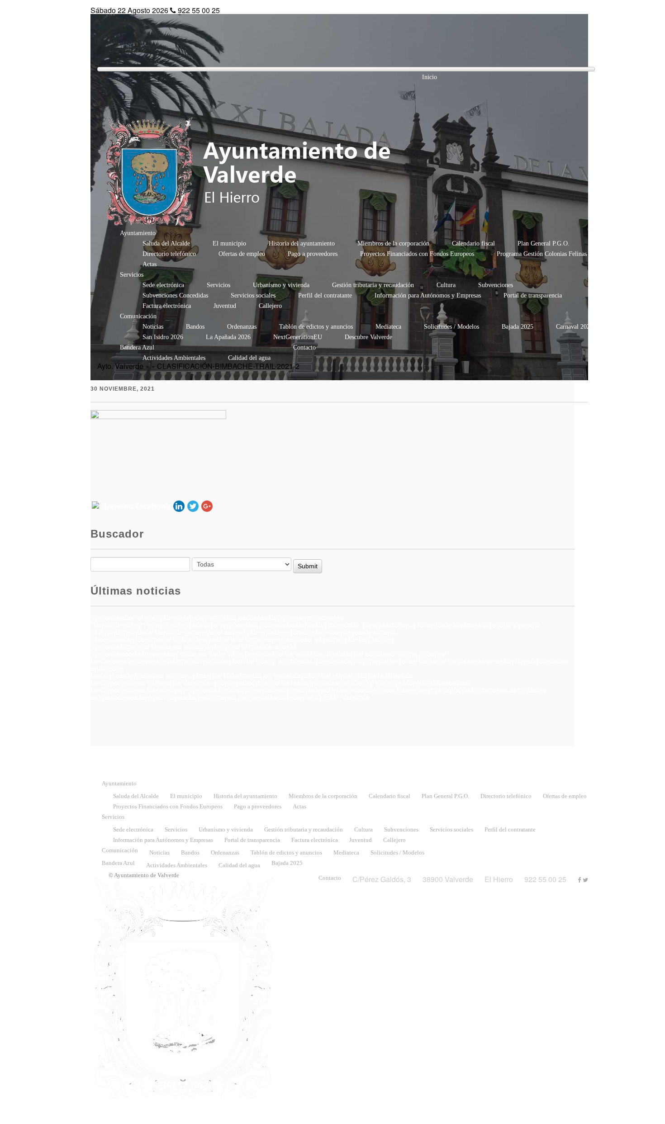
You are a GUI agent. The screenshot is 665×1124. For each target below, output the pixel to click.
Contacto (304, 347)
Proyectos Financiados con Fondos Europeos (417, 253)
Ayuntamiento (138, 233)
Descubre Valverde (368, 337)
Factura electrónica (166, 305)
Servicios (131, 274)
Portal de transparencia (533, 295)
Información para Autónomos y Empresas (428, 295)
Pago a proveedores (312, 253)
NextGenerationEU (297, 337)
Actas (149, 264)
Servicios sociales (253, 295)
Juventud (225, 305)
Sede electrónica (163, 285)
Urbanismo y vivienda (281, 285)
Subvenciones (495, 285)
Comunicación (138, 316)
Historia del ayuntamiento (302, 243)
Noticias (152, 326)
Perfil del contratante (325, 295)
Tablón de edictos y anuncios (316, 326)
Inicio (429, 77)
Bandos (195, 326)
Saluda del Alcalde (166, 243)
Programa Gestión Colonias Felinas (542, 253)
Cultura (446, 285)
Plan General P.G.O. (544, 243)
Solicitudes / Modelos (451, 326)
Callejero (270, 305)
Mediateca (388, 326)
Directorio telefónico (169, 253)
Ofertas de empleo (241, 253)
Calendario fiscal (473, 243)
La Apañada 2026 (228, 337)
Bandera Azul (137, 347)
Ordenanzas (241, 326)
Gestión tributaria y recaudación (373, 285)
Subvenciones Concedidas (175, 295)
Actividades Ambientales (173, 357)
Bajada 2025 (517, 326)
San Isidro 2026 (162, 337)
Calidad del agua (249, 357)
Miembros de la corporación (393, 243)
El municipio (229, 243)
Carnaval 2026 (574, 326)
